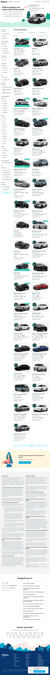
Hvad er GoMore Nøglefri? (29, 583)
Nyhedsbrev (16, 661)
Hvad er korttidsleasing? (28, 611)
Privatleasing (40, 657)
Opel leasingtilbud (40, 664)
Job (14, 663)
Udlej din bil (27, 661)
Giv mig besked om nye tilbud (25, 462)
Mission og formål (16, 657)
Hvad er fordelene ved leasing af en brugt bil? (33, 608)
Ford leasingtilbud (40, 663)
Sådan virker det (17, 1)
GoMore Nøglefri (40, 505)
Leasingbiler (10, 1)
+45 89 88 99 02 (12, 587)
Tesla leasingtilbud (40, 661)
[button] (7, 31)
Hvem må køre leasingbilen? (29, 594)
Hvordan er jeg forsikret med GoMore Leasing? (33, 592)
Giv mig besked (22, 45)
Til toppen (31, 445)
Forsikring (27, 664)
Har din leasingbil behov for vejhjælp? (31, 586)
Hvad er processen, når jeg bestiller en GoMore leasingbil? (33, 597)
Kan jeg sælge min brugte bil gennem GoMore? (33, 613)
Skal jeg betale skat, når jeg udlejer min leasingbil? (31, 589)
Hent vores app (16, 660)
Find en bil (27, 656)
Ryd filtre (7, 192)
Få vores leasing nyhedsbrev (39, 671)
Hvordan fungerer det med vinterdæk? (31, 619)
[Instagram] (4, 657)
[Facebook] (2, 657)
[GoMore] (4, 1)
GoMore (39, 526)
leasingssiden (19, 549)
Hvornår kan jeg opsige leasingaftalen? (31, 606)
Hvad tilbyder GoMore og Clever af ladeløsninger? (31, 616)
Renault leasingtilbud (41, 660)
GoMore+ (27, 660)
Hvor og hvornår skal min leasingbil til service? (33, 603)
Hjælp (43, 1)
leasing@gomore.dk (13, 585)
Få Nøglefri (27, 663)
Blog (14, 664)
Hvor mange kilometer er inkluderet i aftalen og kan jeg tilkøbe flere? (33, 601)
